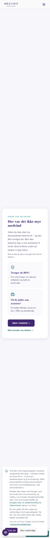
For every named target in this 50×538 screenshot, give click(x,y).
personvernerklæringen (21, 524)
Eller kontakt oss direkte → (20, 330)
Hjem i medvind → (21, 322)
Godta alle (11, 530)
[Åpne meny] (44, 4)
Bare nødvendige (27, 530)
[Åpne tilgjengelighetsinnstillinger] (5, 532)
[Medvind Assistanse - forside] (11, 4)
